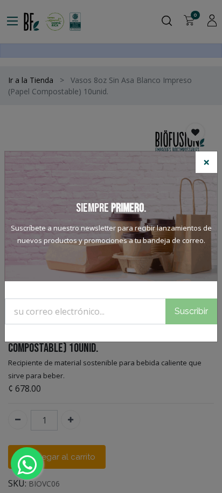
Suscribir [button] (191, 311)
